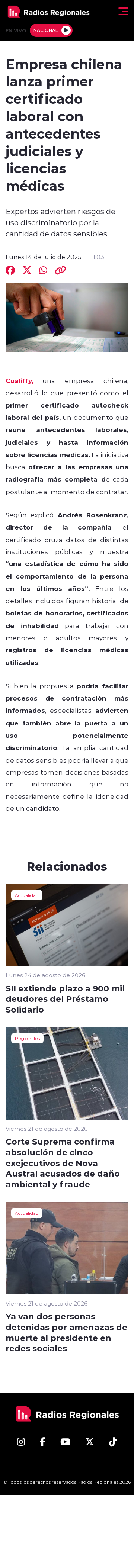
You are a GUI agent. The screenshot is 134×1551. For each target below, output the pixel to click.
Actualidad (27, 895)
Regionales (27, 1038)
